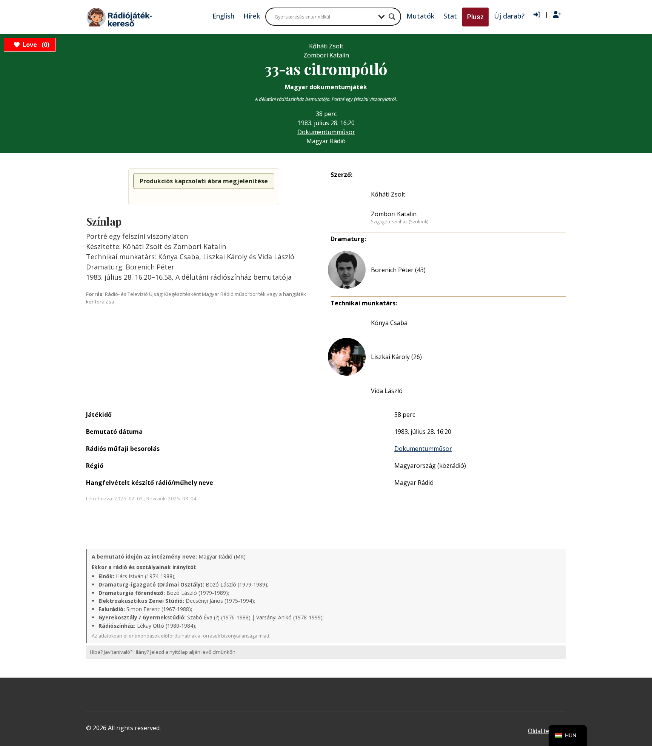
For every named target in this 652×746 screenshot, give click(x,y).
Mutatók (420, 15)
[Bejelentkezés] (537, 15)
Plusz (475, 17)
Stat (450, 15)
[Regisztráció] (557, 15)
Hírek (251, 15)
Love (35, 44)
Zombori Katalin (394, 214)
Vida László (387, 391)
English (223, 15)
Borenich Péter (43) (398, 270)
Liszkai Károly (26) (396, 357)
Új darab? (509, 15)
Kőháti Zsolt (388, 194)
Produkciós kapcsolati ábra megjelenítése (204, 181)
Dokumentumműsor (326, 132)
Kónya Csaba (389, 323)
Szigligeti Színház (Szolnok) (399, 221)
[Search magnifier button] (392, 16)
